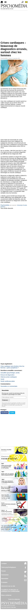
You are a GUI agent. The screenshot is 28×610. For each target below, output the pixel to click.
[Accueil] (2, 2)
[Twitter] (25, 572)
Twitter (12, 412)
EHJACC (3, 206)
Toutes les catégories (14, 599)
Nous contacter (6, 595)
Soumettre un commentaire (9, 386)
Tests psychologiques (8, 567)
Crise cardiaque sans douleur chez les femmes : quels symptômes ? (12, 367)
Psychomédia (4, 58)
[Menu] (6, 2)
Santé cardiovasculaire (8, 381)
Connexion (5, 575)
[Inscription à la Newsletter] (25, 2)
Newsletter (4, 578)
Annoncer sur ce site (8, 586)
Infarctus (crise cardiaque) (9, 377)
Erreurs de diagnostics (7, 375)
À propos (4, 582)
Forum (3, 571)
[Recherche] (22, 2)
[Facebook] (25, 568)
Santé (2, 379)
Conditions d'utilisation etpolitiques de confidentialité (10, 590)
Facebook (4, 412)
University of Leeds (22, 205)
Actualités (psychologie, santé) (10, 372)
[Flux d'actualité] (25, 576)
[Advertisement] (14, 25)
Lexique (4, 563)
